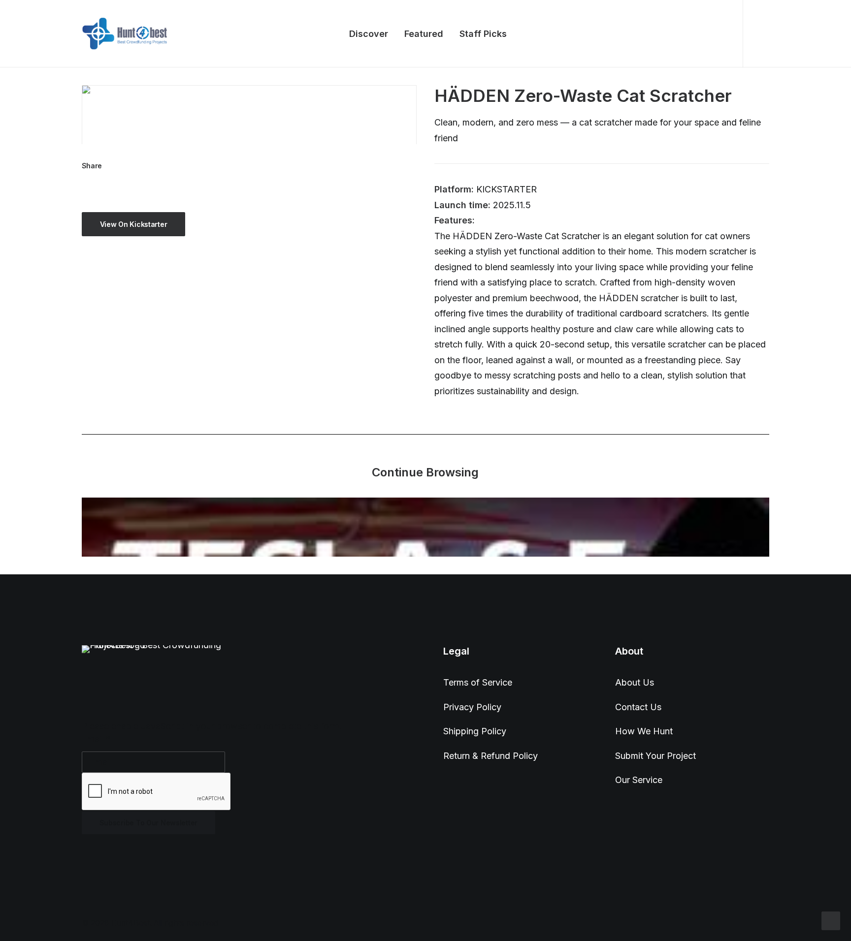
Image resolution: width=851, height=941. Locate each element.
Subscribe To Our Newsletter (148, 822)
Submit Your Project (655, 756)
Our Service (638, 780)
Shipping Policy (474, 731)
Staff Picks (483, 34)
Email (96, 739)
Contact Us (638, 707)
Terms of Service (477, 682)
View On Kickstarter (133, 224)
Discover (368, 34)
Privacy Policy (472, 707)
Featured (423, 34)
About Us (634, 682)
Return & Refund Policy (490, 756)
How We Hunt (644, 731)
